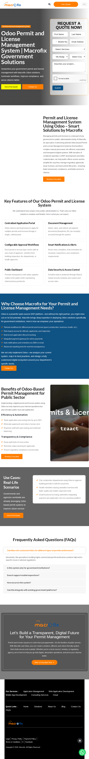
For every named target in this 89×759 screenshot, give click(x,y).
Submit (58, 88)
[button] (49, 4)
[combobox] (54, 41)
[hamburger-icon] (84, 4)
